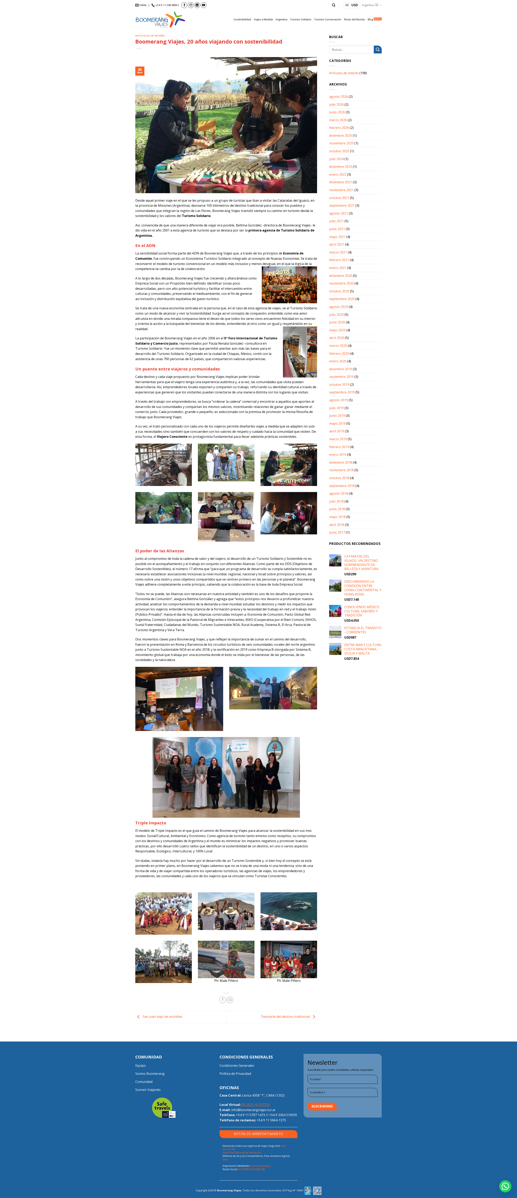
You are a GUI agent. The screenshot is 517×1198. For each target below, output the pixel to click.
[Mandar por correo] (230, 1000)
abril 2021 (336, 244)
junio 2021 (337, 229)
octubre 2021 (339, 198)
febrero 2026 (339, 127)
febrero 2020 (339, 353)
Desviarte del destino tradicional (286, 1016)
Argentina (368, 5)
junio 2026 (337, 112)
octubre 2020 (339, 291)
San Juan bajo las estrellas (162, 1016)
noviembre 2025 (341, 143)
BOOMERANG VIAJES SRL (251, 1169)
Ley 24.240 (229, 1149)
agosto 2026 (338, 96)
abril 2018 (336, 524)
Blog (370, 19)
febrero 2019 (339, 447)
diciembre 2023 (340, 166)
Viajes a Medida (263, 19)
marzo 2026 (338, 120)
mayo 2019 (337, 423)
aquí (225, 1159)
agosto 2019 (338, 400)
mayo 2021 (337, 237)
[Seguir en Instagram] (191, 5)
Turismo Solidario (300, 19)
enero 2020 (337, 361)
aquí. (283, 1146)
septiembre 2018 (342, 486)
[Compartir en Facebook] (222, 1000)
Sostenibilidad (242, 19)
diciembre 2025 (340, 135)
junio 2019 (337, 415)
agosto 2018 (338, 493)
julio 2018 (336, 501)
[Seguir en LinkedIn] (197, 5)
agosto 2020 (338, 306)
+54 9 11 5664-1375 (271, 1120)
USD (354, 5)
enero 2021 (337, 268)
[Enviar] (378, 49)
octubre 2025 (339, 151)
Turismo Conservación (327, 19)
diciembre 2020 (340, 275)
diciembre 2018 (340, 462)
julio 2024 (336, 159)
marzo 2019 (338, 439)
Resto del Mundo (354, 19)
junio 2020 (337, 322)
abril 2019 (336, 431)
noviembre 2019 (341, 376)
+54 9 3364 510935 (283, 1115)
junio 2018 (337, 509)
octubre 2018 (339, 478)
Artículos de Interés (150, 35)
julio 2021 (336, 221)
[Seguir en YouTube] (204, 5)
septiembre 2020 (342, 299)
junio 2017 (337, 532)
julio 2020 (336, 314)
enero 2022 (337, 174)
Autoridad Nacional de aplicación (242, 1152)
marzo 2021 (338, 252)
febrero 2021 (339, 260)
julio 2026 (336, 104)
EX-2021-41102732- (256, 1104)
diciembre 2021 (340, 182)
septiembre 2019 (342, 392)
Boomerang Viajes (259, 1166)
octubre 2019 (339, 384)
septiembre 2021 (342, 205)
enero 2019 (337, 454)
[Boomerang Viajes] (160, 19)
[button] (333, 5)
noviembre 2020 (341, 283)
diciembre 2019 (340, 369)
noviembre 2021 (341, 190)
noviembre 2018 (341, 470)
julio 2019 (336, 408)
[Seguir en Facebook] (184, 5)
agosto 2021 (338, 213)
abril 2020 (336, 338)
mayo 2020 (337, 330)
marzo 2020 (338, 345)
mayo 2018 (337, 517)
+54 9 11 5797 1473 (250, 1115)
